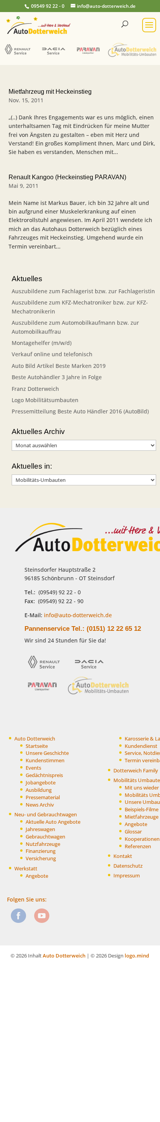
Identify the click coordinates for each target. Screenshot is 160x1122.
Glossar (133, 831)
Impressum (126, 875)
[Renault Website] (19, 56)
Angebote (37, 876)
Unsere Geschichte (47, 753)
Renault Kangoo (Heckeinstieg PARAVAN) (67, 177)
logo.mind (137, 955)
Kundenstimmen (45, 760)
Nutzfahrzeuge (43, 844)
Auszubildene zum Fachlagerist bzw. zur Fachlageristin (83, 291)
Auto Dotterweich (34, 738)
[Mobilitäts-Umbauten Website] (132, 56)
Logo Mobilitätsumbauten (45, 400)
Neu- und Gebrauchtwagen (45, 814)
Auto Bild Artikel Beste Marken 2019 (59, 365)
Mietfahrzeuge (141, 817)
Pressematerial (43, 797)
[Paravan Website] (90, 56)
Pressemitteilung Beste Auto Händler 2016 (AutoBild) (80, 411)
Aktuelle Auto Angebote (53, 822)
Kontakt (122, 856)
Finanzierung (41, 851)
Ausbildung (39, 790)
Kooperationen (142, 839)
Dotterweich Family (135, 770)
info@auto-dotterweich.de (77, 615)
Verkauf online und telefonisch (52, 354)
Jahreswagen (40, 829)
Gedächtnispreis (44, 775)
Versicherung (41, 858)
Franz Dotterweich (35, 388)
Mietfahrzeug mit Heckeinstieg (50, 91)
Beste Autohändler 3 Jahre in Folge (57, 377)
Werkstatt (25, 868)
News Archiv (40, 805)
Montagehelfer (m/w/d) (41, 343)
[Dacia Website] (55, 56)
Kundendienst (141, 746)
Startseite (37, 746)
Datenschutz (128, 866)
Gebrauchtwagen (45, 836)
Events (33, 768)
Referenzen (138, 846)
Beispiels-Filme (141, 809)
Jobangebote (41, 782)
